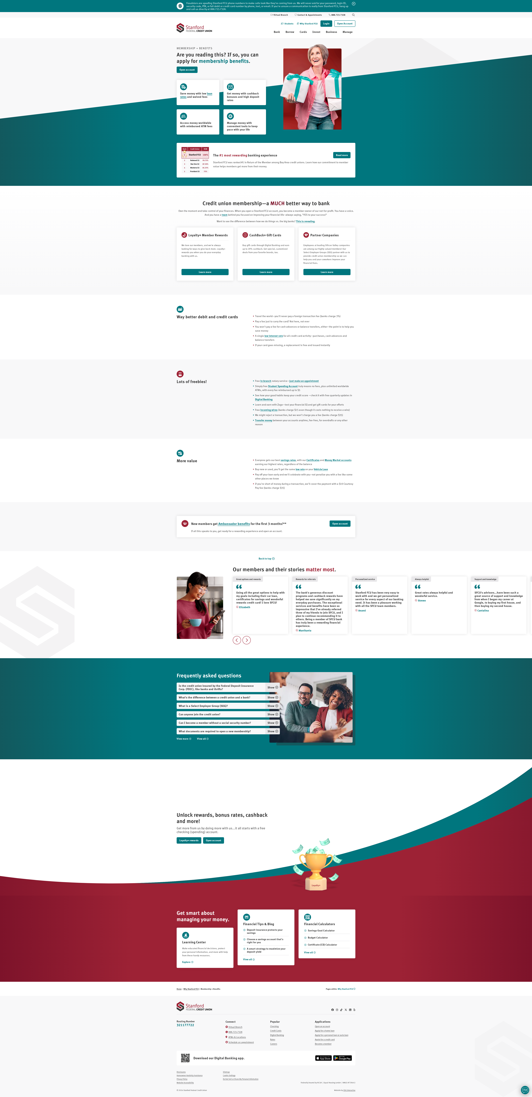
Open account (187, 69)
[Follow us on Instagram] (337, 1009)
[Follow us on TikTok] (341, 1009)
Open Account (345, 23)
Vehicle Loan (321, 469)
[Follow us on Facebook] (332, 1009)
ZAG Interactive (349, 1090)
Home (179, 988)
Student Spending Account (283, 386)
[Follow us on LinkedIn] (350, 1009)
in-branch (265, 381)
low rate (300, 469)
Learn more (205, 272)
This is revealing (305, 221)
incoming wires (268, 410)
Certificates (312, 460)
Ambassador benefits (234, 523)
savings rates (288, 460)
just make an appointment (304, 381)
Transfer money (263, 420)
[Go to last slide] (237, 640)
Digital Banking (264, 399)
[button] (525, 1090)
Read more (342, 155)
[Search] (353, 15)
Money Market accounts (338, 460)
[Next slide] (246, 640)
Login (326, 23)
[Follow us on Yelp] (354, 1009)
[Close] (353, 3)
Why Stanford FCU (191, 988)
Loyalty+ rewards (189, 840)
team (224, 214)
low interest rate (273, 336)
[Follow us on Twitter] (346, 1009)
